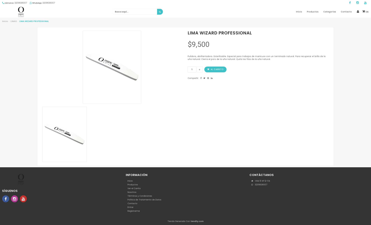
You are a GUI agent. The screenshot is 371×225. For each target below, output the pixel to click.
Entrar (130, 207)
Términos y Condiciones (140, 195)
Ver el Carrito (134, 188)
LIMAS (14, 21)
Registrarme (134, 211)
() (367, 12)
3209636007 (260, 184)
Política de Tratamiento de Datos (144, 199)
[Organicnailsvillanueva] (21, 12)
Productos (133, 184)
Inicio (5, 21)
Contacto (132, 203)
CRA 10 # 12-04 (261, 180)
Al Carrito (217, 69)
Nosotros (132, 192)
